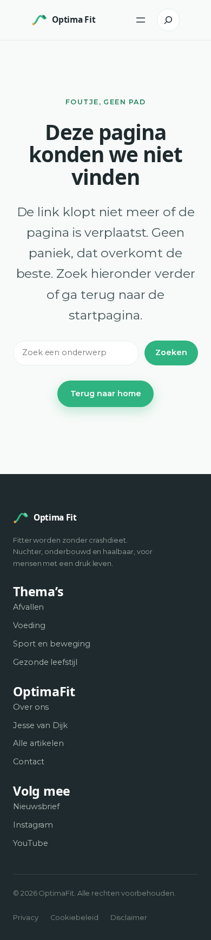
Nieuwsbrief (36, 806)
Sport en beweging (51, 644)
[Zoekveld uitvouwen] (168, 20)
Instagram (33, 825)
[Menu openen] (140, 20)
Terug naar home (105, 393)
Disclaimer (128, 917)
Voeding (29, 625)
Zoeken (171, 352)
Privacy (25, 917)
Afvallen (28, 607)
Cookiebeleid (74, 917)
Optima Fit (73, 19)
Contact (28, 761)
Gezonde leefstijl (45, 662)
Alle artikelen (38, 743)
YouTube (30, 843)
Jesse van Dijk (40, 725)
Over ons (31, 707)
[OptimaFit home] (39, 20)
